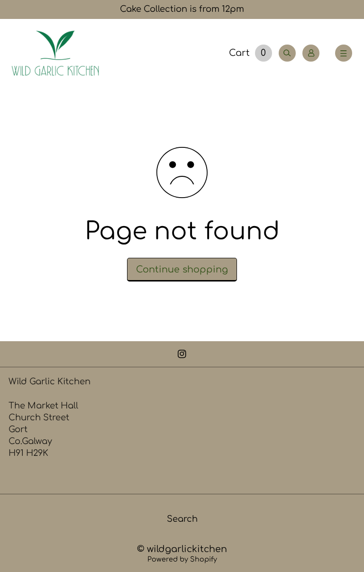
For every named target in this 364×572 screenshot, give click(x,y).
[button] (343, 53)
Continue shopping (182, 269)
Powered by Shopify (182, 559)
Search (182, 519)
